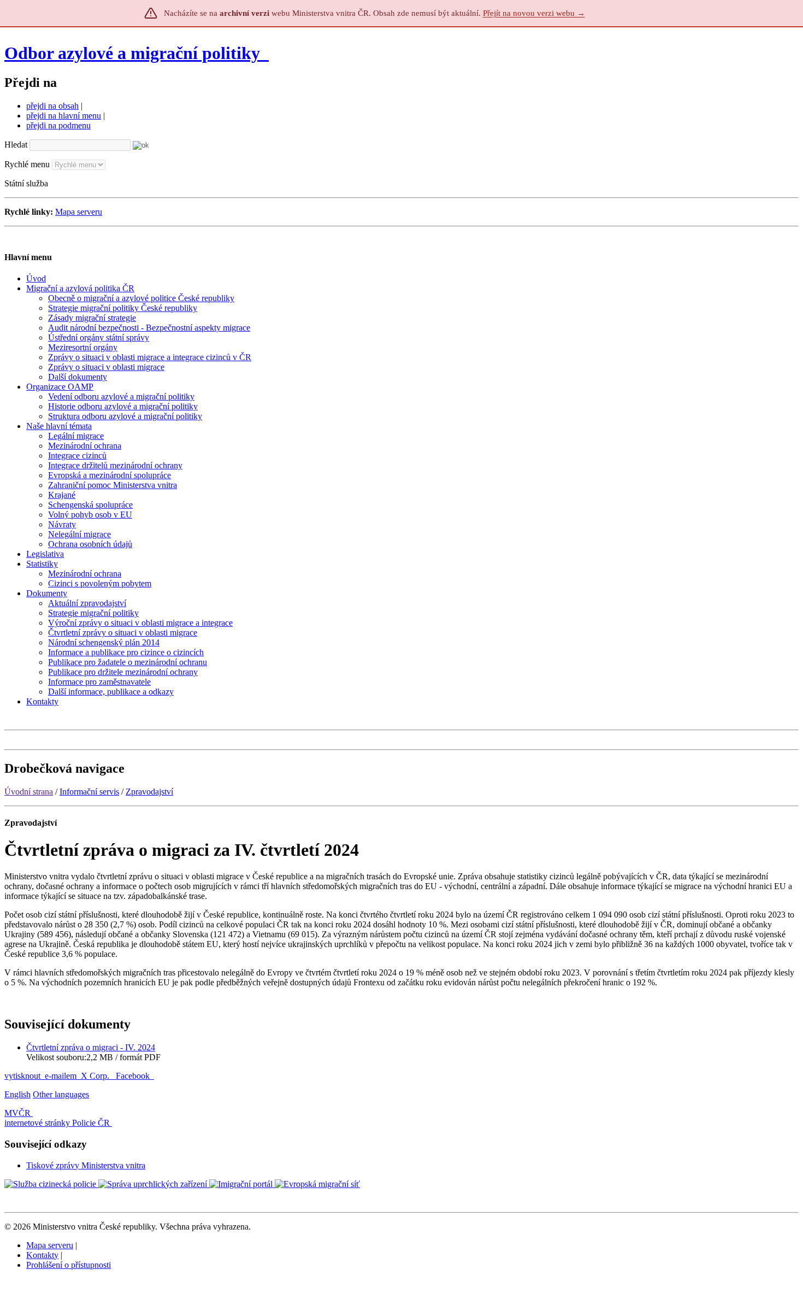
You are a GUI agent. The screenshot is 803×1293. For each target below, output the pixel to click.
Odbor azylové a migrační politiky (134, 53)
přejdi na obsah (52, 105)
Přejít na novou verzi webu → (534, 13)
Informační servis (89, 791)
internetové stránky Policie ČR (57, 1122)
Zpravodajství (149, 791)
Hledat (15, 144)
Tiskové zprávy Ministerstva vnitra (85, 1165)
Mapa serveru (78, 211)
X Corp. (96, 1075)
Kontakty (42, 1255)
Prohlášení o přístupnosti (68, 1265)
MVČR (17, 1113)
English (17, 1094)
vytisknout (22, 1075)
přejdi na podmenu (58, 125)
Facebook (134, 1075)
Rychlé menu (27, 164)
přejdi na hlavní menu (63, 115)
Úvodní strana (28, 791)
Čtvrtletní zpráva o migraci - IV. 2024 (90, 1047)
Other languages (61, 1094)
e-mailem (60, 1075)
